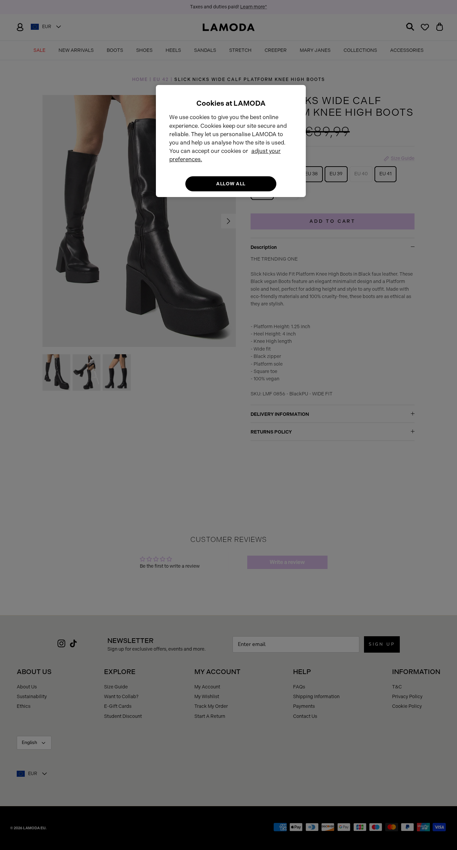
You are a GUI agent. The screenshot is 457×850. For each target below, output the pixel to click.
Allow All (231, 184)
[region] (231, 141)
